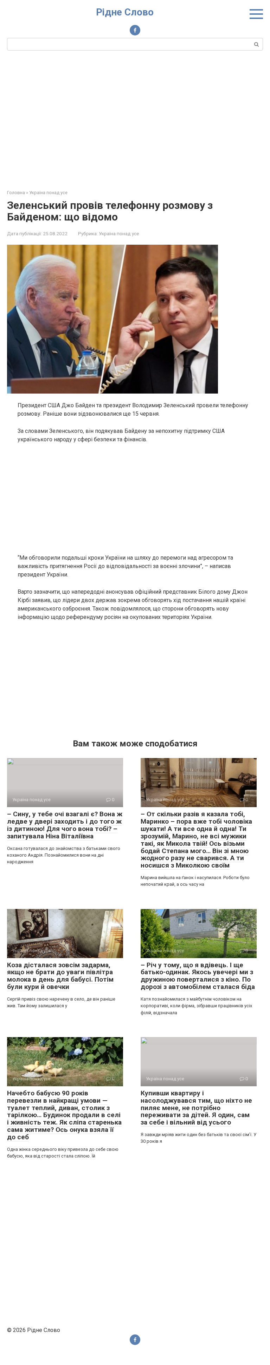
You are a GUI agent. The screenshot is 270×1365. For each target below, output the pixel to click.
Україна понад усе (119, 233)
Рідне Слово (125, 12)
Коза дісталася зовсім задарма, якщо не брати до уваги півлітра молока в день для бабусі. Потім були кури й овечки (60, 976)
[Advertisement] (135, 119)
